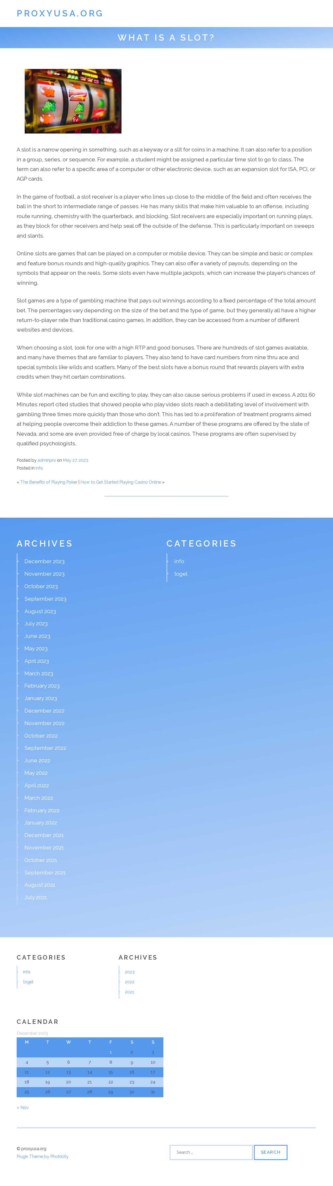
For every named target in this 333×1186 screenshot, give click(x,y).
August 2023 (40, 611)
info (39, 468)
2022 (130, 981)
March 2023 (38, 673)
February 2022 (42, 810)
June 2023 (37, 636)
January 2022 (40, 822)
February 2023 (42, 685)
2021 (129, 991)
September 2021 (45, 872)
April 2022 (36, 785)
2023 (130, 971)
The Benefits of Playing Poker (48, 482)
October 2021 (40, 860)
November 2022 (44, 723)
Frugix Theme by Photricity (42, 1156)
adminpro (46, 460)
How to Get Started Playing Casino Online (120, 482)
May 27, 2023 (75, 460)
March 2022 (38, 798)
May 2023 (36, 648)
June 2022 (37, 760)
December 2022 (44, 710)
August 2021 (39, 884)
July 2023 (36, 623)
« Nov (23, 1107)
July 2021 (35, 897)
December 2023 (44, 561)
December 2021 (44, 835)
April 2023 (36, 661)
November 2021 (44, 847)
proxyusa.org (60, 13)
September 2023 (45, 598)
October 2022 (41, 735)
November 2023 (44, 573)
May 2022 (36, 773)
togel (181, 573)
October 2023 (41, 586)
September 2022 (45, 748)
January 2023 (40, 698)
